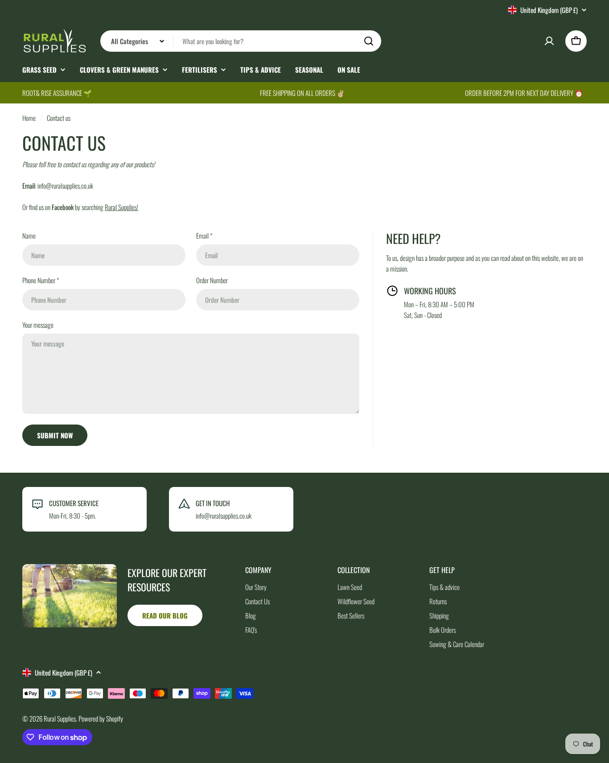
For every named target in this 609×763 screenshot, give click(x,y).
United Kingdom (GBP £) (549, 9)
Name (29, 235)
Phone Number (40, 280)
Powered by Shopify (100, 718)
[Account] (549, 41)
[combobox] (240, 41)
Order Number (212, 280)
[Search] (368, 41)
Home (29, 118)
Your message (37, 325)
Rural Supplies (60, 718)
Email (204, 235)
